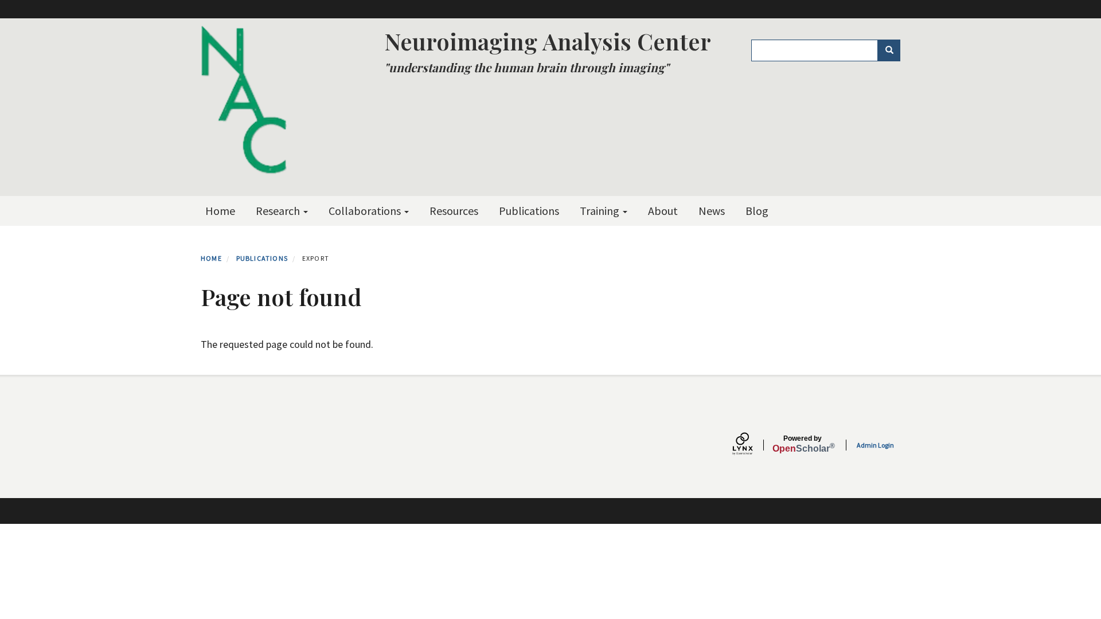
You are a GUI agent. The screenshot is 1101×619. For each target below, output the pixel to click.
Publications (529, 210)
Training (601, 210)
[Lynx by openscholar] (752, 445)
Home (220, 210)
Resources (454, 210)
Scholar (802, 444)
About (663, 210)
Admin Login (875, 445)
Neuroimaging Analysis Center (547, 41)
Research (279, 210)
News (711, 210)
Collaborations (366, 210)
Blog (756, 210)
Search (888, 50)
